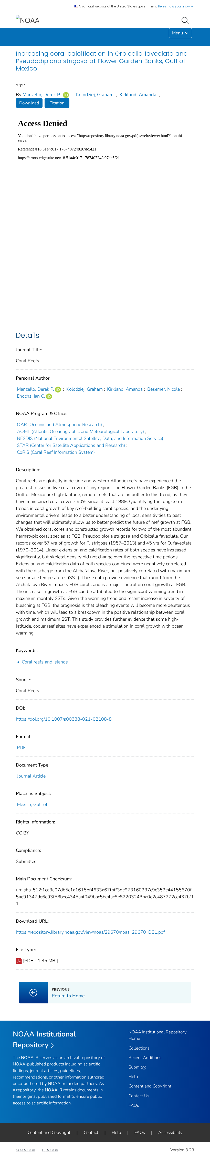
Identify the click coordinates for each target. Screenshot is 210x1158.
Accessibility (170, 1132)
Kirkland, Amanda (138, 95)
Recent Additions (145, 1058)
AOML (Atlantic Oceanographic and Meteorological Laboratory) (80, 431)
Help (133, 1077)
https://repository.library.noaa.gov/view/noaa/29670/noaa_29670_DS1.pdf (90, 932)
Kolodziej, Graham (94, 95)
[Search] (186, 20)
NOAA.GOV (25, 1150)
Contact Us (139, 1096)
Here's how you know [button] (174, 6)
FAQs (134, 1105)
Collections (139, 1048)
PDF (21, 747)
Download (29, 103)
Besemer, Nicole (163, 389)
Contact (91, 1132)
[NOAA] (27, 20)
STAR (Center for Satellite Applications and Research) (71, 445)
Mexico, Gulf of (32, 804)
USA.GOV (50, 1150)
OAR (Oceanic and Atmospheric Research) (59, 424)
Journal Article (31, 776)
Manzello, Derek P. (42, 95)
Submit (135, 1067)
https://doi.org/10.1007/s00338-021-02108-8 (64, 719)
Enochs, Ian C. (31, 396)
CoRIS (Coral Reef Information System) (56, 452)
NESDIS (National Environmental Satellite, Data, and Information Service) (90, 438)
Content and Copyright (150, 1086)
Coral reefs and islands (45, 662)
